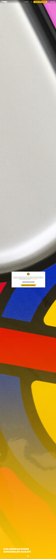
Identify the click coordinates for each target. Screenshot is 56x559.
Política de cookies (34, 279)
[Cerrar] (43, 273)
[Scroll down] (28, 555)
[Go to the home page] (4, 2)
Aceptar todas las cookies (28, 285)
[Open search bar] (31, 2)
